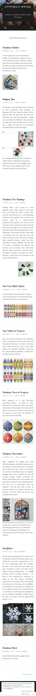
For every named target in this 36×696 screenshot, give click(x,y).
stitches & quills (18, 6)
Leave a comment (21, 51)
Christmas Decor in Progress (15, 392)
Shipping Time (8, 99)
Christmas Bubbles (10, 47)
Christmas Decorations (12, 453)
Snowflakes (7, 548)
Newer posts (28, 674)
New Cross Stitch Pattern (13, 286)
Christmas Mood (9, 647)
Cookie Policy (9, 688)
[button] (12, 613)
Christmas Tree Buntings (13, 199)
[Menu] (5, 28)
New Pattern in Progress (13, 330)
